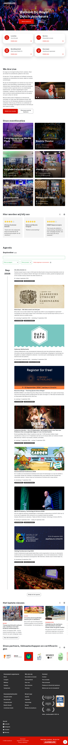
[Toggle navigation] (64, 2)
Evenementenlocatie (10, 694)
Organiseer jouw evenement (41, 21)
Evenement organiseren (11, 674)
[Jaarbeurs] (50, 742)
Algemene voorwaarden (23, 740)
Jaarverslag (28, 702)
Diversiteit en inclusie (30, 676)
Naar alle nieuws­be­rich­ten (11, 637)
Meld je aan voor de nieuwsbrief (50, 688)
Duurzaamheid (29, 679)
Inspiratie (27, 699)
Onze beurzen (28, 685)
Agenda (27, 696)
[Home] (9, 3)
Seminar (6, 685)
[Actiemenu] (65, 742)
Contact (44, 676)
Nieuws (27, 705)
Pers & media (45, 679)
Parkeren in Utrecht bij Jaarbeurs (51, 685)
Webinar (6, 682)
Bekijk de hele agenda (34, 594)
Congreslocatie (8, 702)
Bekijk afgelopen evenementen (41, 262)
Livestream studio (8, 708)
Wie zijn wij (28, 674)
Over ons (27, 682)
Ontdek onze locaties (10, 111)
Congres (6, 679)
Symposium (7, 688)
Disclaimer (23, 739)
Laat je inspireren (34, 25)
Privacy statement (22, 742)
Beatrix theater (8, 705)
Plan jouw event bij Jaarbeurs (26, 111)
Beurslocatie (7, 699)
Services (27, 688)
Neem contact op (26, 21)
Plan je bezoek (46, 682)
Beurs (5, 676)
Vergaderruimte (8, 696)
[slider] (43, 97)
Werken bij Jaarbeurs (30, 708)
